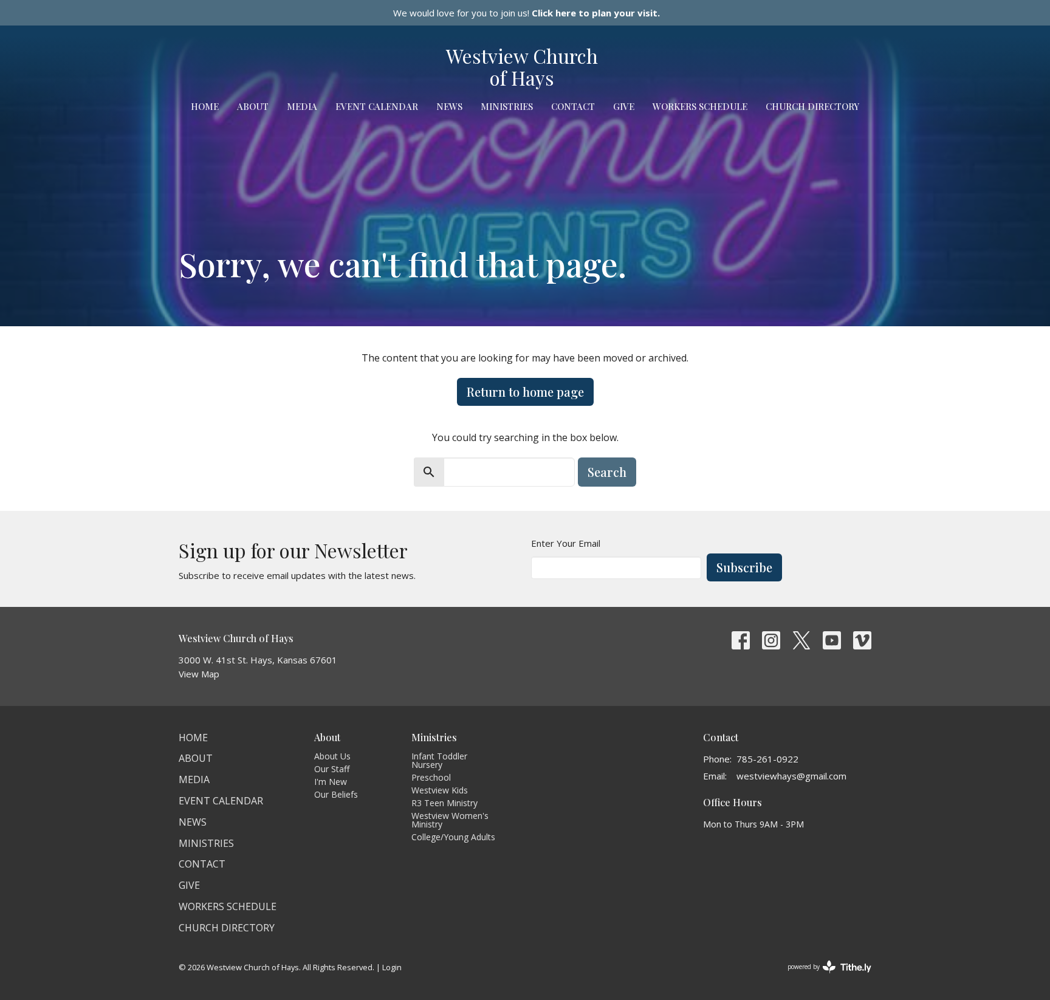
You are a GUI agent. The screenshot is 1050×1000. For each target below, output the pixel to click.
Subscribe (744, 567)
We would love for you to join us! (526, 13)
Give (623, 106)
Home (205, 106)
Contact (573, 106)
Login (392, 967)
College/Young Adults (453, 837)
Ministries (507, 106)
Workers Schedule (700, 106)
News (449, 106)
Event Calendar (376, 106)
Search (607, 472)
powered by (823, 976)
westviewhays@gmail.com (791, 776)
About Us (332, 756)
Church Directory (812, 106)
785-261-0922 (767, 759)
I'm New (330, 781)
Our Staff (331, 769)
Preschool (431, 777)
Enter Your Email (565, 543)
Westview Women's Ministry (450, 820)
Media (302, 106)
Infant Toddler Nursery (439, 760)
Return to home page (525, 391)
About (253, 106)
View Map (199, 674)
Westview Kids (439, 790)
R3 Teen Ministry (444, 803)
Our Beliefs (336, 794)
